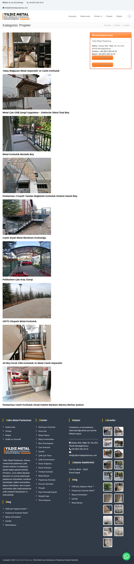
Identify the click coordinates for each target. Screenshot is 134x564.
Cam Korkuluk (44, 447)
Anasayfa (72, 16)
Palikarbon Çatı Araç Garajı (18, 279)
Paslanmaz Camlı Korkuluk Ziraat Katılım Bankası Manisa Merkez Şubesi (43, 405)
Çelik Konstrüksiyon (46, 460)
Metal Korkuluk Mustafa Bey (18, 154)
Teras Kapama (44, 500)
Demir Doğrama (45, 464)
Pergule (41, 488)
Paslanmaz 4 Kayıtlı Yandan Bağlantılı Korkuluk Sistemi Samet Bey (40, 196)
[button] (126, 556)
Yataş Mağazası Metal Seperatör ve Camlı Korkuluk (31, 71)
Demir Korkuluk (44, 468)
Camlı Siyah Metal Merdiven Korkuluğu (24, 238)
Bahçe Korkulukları (13, 517)
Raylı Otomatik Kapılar (47, 492)
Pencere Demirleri (45, 484)
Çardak (8, 521)
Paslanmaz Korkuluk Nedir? (16, 513)
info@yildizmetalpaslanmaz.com (16, 8)
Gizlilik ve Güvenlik (13, 439)
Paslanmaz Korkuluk (46, 480)
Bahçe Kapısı (43, 435)
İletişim (119, 16)
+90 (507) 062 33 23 (36, 3)
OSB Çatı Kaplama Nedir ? (16, 509)
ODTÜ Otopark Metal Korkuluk (20, 321)
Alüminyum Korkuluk (46, 427)
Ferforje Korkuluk (45, 472)
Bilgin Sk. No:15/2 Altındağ (13, 3)
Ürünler (97, 16)
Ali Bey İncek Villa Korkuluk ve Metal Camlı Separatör (32, 363)
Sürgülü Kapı (43, 496)
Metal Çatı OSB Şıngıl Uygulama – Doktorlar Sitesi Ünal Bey (36, 112)
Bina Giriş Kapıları (45, 443)
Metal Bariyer (10, 525)
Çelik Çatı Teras (45, 455)
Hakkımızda (85, 16)
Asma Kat (42, 431)
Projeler (109, 16)
